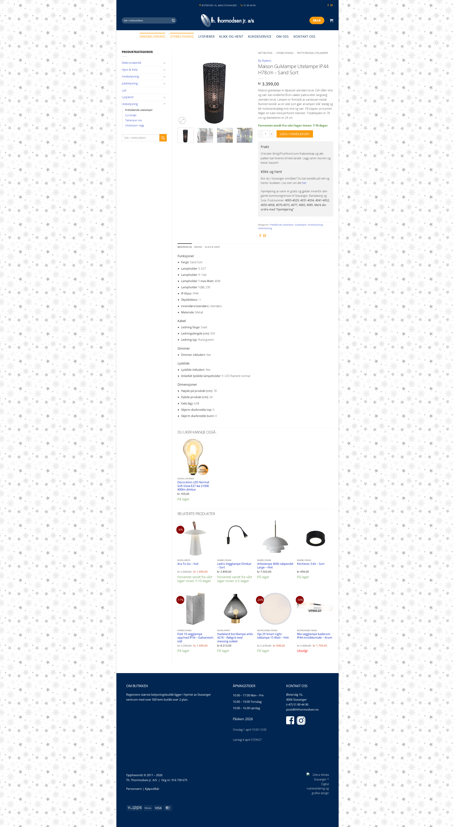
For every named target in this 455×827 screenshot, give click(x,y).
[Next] (246, 87)
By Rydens (264, 61)
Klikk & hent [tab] (212, 246)
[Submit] (173, 20)
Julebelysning (130, 83)
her (304, 183)
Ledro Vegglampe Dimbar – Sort (234, 565)
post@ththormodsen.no (302, 709)
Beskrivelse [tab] (185, 246)
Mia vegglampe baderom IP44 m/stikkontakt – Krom (314, 635)
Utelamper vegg (134, 125)
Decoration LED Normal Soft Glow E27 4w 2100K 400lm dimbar (193, 485)
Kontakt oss (304, 36)
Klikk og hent (231, 36)
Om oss (282, 36)
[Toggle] (164, 63)
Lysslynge (130, 115)
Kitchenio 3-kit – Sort (311, 564)
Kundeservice (260, 36)
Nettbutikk (265, 53)
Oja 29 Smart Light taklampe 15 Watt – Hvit (273, 635)
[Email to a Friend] (264, 235)
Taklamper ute (133, 120)
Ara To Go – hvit (188, 564)
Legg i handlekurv (294, 134)
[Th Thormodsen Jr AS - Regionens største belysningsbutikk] (227, 20)
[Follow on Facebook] (328, 5)
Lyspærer (206, 36)
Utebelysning (182, 36)
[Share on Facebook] (260, 235)
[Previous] (183, 87)
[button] (331, 20)
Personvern (134, 789)
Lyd (124, 90)
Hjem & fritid (129, 70)
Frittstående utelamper (139, 110)
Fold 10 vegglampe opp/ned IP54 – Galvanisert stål (195, 637)
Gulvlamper (301, 224)
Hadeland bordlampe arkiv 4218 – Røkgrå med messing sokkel (235, 637)
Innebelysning (152, 36)
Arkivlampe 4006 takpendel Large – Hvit (275, 565)
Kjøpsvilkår (152, 789)
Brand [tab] (198, 246)
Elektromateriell (131, 63)
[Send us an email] (331, 5)
